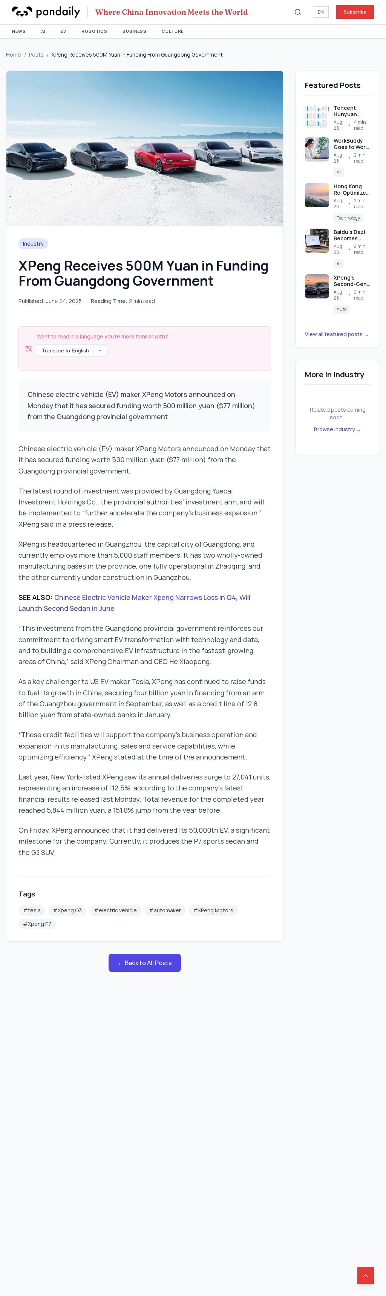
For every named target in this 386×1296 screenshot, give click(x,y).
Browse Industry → (337, 429)
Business (135, 31)
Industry (33, 243)
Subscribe (355, 12)
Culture (173, 31)
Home (13, 54)
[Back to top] (365, 1275)
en (321, 12)
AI (43, 31)
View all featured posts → (337, 334)
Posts (36, 54)
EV (63, 31)
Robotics (94, 31)
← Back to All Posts (145, 963)
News (19, 31)
